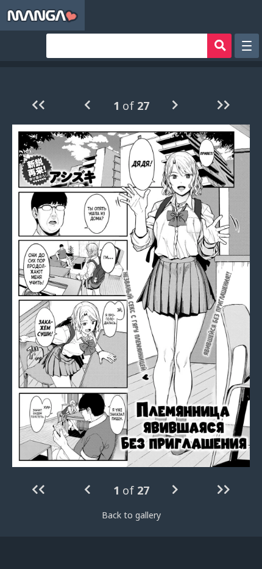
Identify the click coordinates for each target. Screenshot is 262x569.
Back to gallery (131, 515)
